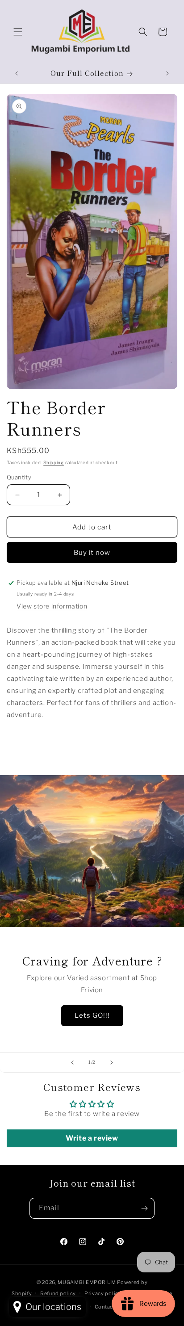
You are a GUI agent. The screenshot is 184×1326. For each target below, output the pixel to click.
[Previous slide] (72, 1062)
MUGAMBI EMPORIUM (87, 1282)
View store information (52, 606)
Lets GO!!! (92, 1015)
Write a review (92, 1138)
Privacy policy (102, 1293)
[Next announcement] (167, 73)
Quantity (19, 477)
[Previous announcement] (16, 73)
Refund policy (58, 1293)
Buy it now (92, 553)
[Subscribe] (144, 1208)
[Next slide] (111, 1062)
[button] (18, 32)
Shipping (53, 462)
